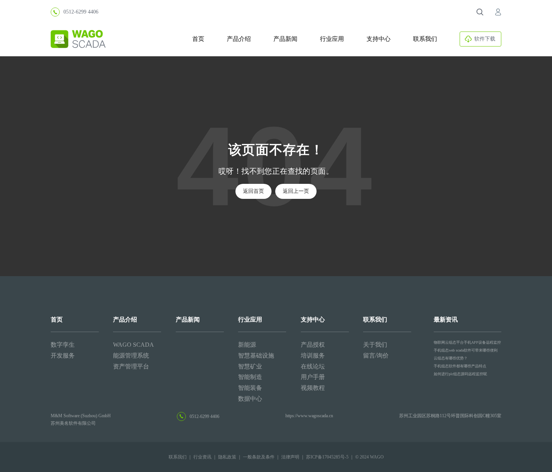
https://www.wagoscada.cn (309, 415)
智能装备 (250, 388)
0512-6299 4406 (80, 12)
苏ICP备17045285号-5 (327, 457)
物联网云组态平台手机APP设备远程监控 (467, 342)
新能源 (247, 344)
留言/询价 (376, 355)
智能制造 (250, 377)
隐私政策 (227, 457)
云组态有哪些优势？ (451, 358)
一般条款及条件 (258, 457)
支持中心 (378, 39)
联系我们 (425, 39)
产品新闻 (285, 39)
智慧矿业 (250, 366)
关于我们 (375, 344)
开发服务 (63, 355)
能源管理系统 (131, 355)
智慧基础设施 (256, 355)
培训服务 (313, 355)
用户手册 (313, 377)
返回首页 (253, 191)
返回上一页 (296, 191)
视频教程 (313, 388)
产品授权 (313, 344)
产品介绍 (239, 39)
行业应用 (332, 39)
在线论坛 (313, 366)
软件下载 (484, 39)
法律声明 (290, 457)
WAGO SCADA (133, 344)
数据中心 (250, 398)
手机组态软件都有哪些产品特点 (460, 366)
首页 (198, 39)
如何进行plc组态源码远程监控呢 (460, 374)
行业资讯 (202, 457)
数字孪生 (63, 344)
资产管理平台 (131, 366)
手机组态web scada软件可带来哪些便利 (466, 350)
